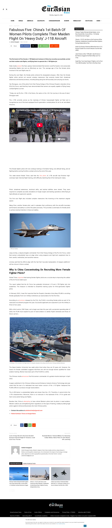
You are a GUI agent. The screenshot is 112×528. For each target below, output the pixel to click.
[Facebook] (3, 9)
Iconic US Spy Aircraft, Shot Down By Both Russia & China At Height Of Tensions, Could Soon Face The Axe (22, 437)
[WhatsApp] (30, 425)
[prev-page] (10, 490)
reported (20, 277)
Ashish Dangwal (15, 42)
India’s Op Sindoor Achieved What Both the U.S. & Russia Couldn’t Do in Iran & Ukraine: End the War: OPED (60, 483)
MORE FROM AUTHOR (29, 463)
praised (19, 66)
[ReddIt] (34, 425)
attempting (27, 401)
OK (85, 525)
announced (25, 376)
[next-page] (13, 490)
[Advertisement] (39, 53)
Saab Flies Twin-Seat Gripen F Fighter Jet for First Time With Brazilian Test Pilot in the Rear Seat (89, 62)
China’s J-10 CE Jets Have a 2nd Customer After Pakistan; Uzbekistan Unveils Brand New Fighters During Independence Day (88, 41)
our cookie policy (61, 523)
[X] (6, 9)
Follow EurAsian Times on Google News (23, 413)
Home (10, 26)
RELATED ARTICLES (15, 463)
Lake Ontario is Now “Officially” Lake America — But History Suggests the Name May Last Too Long (88, 55)
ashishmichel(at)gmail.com (33, 410)
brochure (22, 300)
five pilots (43, 175)
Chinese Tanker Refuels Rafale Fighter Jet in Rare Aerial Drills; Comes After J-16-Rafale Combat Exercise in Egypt (18, 483)
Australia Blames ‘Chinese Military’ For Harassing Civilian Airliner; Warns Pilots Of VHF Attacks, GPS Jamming (56, 437)
